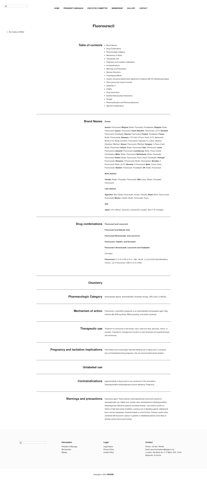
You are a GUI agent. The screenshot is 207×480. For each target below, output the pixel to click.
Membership (66, 449)
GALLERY (131, 8)
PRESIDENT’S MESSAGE (73, 8)
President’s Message (69, 446)
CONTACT (143, 8)
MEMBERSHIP (117, 8)
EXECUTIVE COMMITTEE (97, 8)
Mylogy (64, 452)
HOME (56, 8)
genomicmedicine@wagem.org (162, 449)
